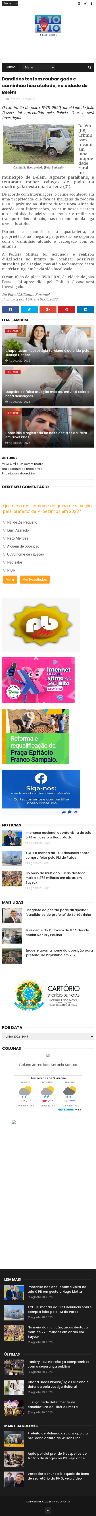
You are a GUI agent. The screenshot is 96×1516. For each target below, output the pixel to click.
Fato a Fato (61, 1501)
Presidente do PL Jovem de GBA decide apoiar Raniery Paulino (57, 932)
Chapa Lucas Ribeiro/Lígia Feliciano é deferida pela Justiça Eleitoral (47, 352)
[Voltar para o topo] (48, 1510)
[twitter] (85, 3)
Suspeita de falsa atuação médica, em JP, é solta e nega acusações (47, 394)
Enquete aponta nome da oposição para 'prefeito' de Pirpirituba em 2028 (59, 952)
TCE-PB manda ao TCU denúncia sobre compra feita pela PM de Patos (57, 855)
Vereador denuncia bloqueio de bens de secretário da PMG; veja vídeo (58, 1476)
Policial (30, 99)
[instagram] (78, 3)
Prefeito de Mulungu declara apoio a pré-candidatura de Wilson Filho (58, 1435)
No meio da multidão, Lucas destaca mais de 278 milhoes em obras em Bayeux (55, 878)
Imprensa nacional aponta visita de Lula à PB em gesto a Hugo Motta (58, 835)
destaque (17, 99)
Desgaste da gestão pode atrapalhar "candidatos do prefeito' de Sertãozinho (58, 912)
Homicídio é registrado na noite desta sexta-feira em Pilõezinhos (46, 435)
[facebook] (91, 3)
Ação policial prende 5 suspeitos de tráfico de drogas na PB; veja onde (57, 1455)
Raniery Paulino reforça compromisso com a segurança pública (59, 1364)
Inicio (11, 67)
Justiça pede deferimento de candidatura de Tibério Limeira (53, 1404)
